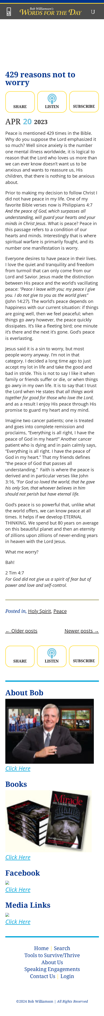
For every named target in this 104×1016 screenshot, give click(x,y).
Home (41, 948)
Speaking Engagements (52, 969)
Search (62, 948)
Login (67, 976)
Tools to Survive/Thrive (52, 955)
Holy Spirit (39, 611)
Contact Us (42, 976)
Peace (60, 611)
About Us (52, 962)
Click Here (17, 768)
